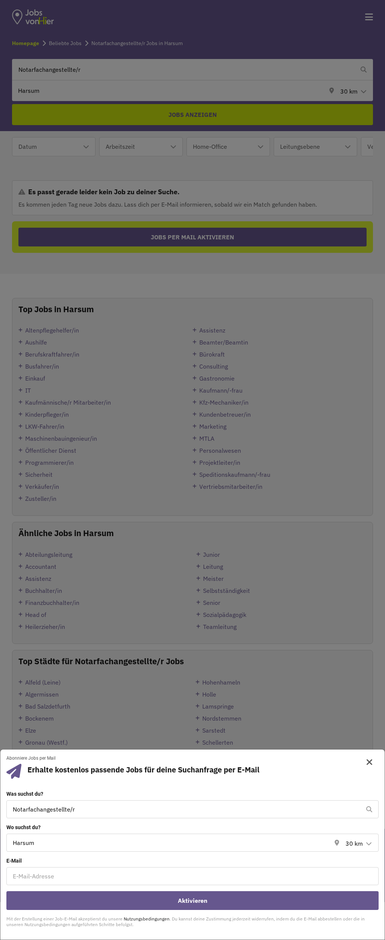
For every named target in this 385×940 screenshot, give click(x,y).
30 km (354, 843)
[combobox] (185, 809)
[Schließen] (367, 762)
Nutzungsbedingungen (147, 919)
